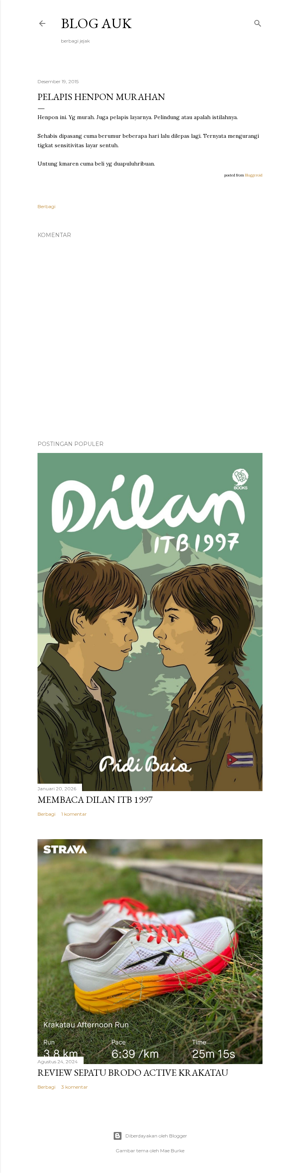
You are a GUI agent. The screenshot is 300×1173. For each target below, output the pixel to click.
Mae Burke (172, 1150)
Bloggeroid (253, 175)
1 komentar (74, 814)
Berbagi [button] (46, 206)
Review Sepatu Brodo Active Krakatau (133, 1072)
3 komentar (74, 1087)
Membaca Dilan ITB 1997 (95, 799)
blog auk (96, 23)
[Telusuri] (257, 21)
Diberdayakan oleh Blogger (156, 1136)
